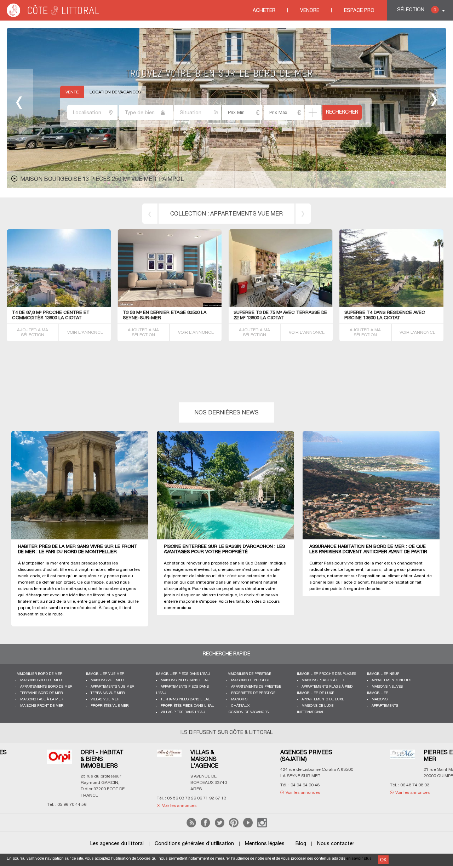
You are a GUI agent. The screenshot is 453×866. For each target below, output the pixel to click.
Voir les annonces (69, 793)
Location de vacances (115, 92)
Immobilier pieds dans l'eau (183, 674)
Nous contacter (335, 844)
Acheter (264, 10)
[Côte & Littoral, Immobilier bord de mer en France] (53, 16)
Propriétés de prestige (253, 693)
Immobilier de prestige (248, 674)
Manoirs (239, 699)
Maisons (380, 699)
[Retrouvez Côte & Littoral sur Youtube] (248, 826)
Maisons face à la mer (41, 699)
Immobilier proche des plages (326, 674)
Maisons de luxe (317, 705)
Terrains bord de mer (246, 214)
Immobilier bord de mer (39, 674)
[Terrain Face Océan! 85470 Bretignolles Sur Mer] (59, 306)
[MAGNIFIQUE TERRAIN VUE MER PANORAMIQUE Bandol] (191, 306)
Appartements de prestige (256, 686)
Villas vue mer (105, 699)
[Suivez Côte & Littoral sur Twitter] (219, 826)
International (310, 712)
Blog (301, 844)
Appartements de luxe (323, 699)
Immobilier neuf (383, 674)
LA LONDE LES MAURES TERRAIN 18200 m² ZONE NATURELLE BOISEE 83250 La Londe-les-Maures (280, 318)
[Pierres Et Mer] (168, 759)
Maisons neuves (387, 686)
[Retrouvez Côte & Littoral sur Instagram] (262, 826)
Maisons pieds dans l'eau (185, 680)
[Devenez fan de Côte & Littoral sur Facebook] (205, 826)
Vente (72, 92)
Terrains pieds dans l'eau (186, 699)
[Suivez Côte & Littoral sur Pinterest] (234, 826)
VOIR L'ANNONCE (85, 332)
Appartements (385, 705)
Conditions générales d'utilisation (194, 844)
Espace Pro (359, 10)
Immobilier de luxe (315, 693)
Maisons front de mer (41, 705)
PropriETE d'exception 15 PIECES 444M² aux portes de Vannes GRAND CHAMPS (138, 179)
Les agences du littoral (117, 844)
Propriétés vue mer (109, 705)
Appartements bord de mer (46, 686)
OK (383, 859)
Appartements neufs (391, 680)
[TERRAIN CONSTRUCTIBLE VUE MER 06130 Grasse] (391, 306)
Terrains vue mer (108, 693)
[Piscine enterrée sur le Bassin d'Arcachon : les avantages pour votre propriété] (229, 485)
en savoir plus (359, 858)
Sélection (416, 10)
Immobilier (377, 693)
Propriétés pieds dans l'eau (187, 705)
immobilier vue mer (105, 674)
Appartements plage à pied (327, 686)
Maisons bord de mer (41, 680)
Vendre (309, 10)
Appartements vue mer (112, 686)
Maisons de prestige (250, 680)
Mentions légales (265, 844)
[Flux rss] (191, 826)
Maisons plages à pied (323, 680)
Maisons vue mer (107, 680)
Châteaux (240, 705)
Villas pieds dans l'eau (183, 712)
